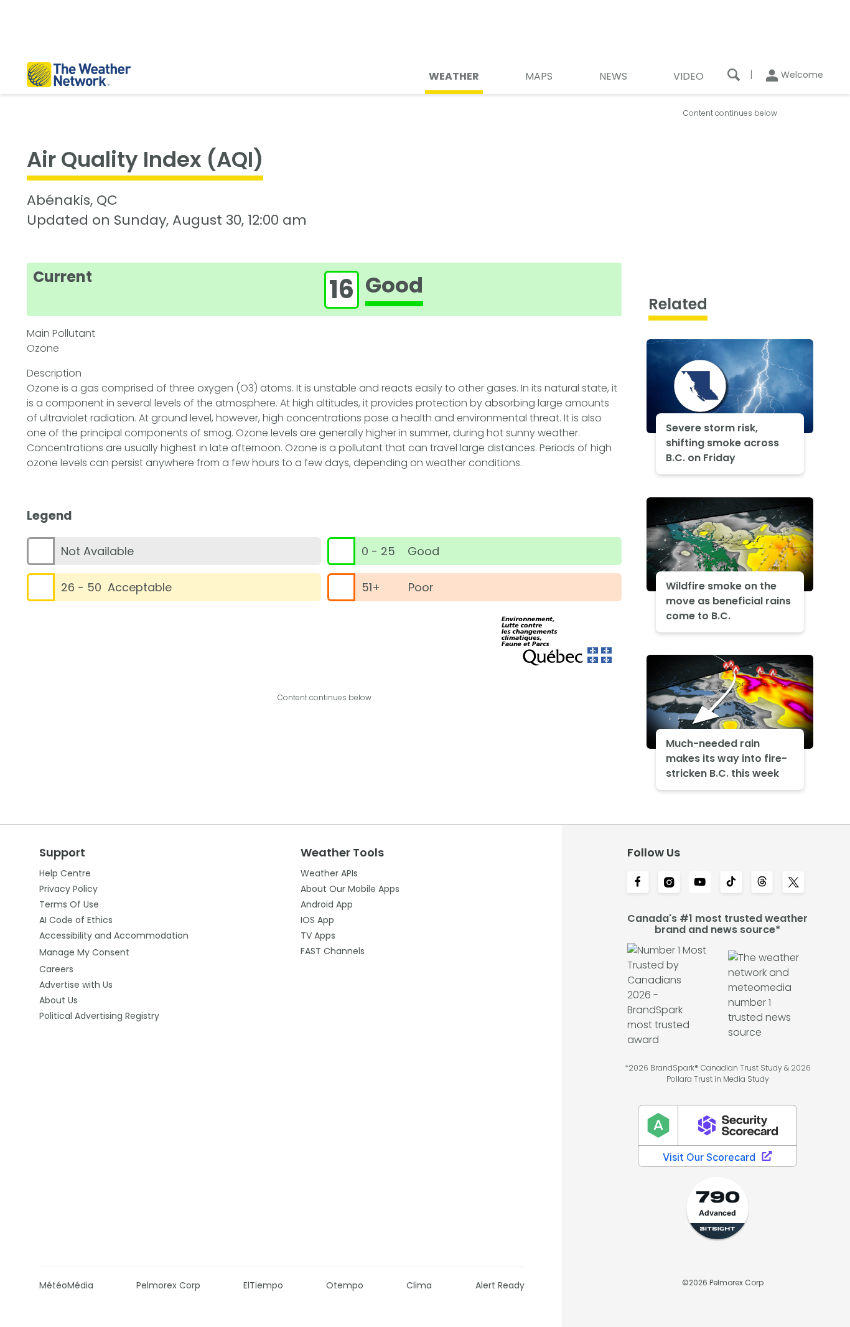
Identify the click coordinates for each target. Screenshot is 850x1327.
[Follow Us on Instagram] (668, 883)
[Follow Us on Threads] (762, 883)
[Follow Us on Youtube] (700, 883)
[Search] (733, 74)
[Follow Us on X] (793, 883)
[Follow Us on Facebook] (637, 883)
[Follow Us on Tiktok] (731, 883)
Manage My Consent (84, 952)
